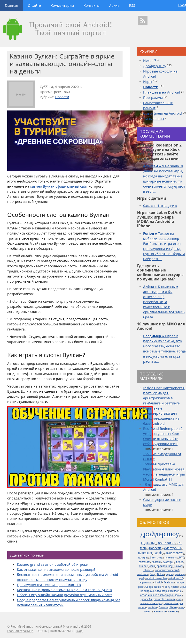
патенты (173, 611)
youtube (152, 607)
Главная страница (20, 631)
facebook (169, 582)
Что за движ (160, 205)
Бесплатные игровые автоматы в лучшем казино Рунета (64, 589)
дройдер (180, 574)
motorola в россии (164, 599)
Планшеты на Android (161, 92)
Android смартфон (156, 578)
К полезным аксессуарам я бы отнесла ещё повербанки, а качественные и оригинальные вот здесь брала (164, 301)
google (142, 557)
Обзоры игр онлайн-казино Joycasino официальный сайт (64, 595)
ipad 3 (158, 582)
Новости (62, 97)
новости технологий (167, 570)
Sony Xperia (171, 586)
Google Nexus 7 (154, 586)
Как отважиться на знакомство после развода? (56, 569)
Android (156, 562)
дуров (169, 574)
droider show (174, 553)
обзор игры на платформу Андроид (161, 595)
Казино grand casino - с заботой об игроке (52, 564)
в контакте (160, 611)
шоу (181, 607)
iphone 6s (146, 599)
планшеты (171, 557)
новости (155, 548)
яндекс (148, 611)
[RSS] (142, 20)
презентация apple (151, 603)
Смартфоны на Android (162, 113)
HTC (181, 557)
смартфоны (172, 548)
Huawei (178, 566)
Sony (152, 574)
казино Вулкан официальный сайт (59, 186)
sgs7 (141, 578)
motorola (142, 574)
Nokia (160, 574)
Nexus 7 (149, 60)
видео (179, 562)
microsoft (144, 562)
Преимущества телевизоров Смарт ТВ (49, 584)
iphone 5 (148, 570)
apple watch (146, 582)
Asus (152, 566)
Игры (147, 81)
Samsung (156, 557)
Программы (153, 97)
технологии (166, 543)
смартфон (168, 562)
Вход (182, 5)
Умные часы (153, 118)
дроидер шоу (164, 566)
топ (179, 599)
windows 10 (176, 578)
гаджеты (148, 543)
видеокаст (145, 553)
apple (158, 553)
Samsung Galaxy (168, 607)
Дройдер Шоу (154, 66)
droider (143, 566)
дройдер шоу (159, 534)
